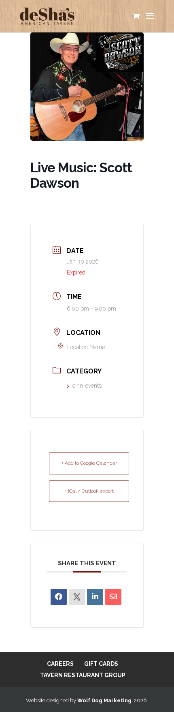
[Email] (113, 597)
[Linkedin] (95, 597)
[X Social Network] (77, 597)
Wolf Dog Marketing (104, 700)
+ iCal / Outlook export (89, 491)
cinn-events (87, 385)
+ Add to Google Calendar (89, 463)
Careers (60, 664)
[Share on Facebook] (59, 597)
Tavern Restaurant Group (82, 675)
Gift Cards (101, 664)
